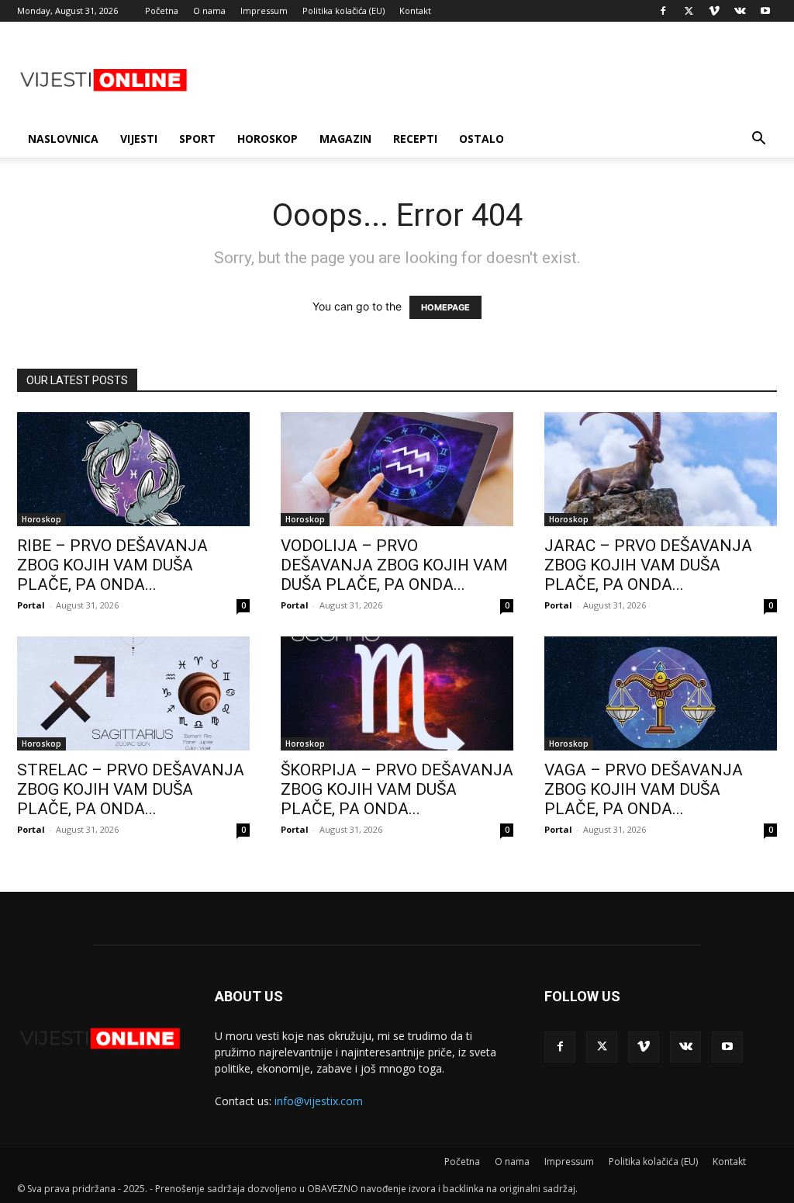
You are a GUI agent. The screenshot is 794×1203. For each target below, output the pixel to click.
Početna (161, 10)
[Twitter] (688, 11)
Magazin (345, 138)
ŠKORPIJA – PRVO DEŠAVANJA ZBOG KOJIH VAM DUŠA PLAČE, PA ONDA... (397, 789)
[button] (758, 140)
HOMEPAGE (445, 307)
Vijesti (138, 138)
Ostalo (481, 138)
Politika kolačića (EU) (343, 10)
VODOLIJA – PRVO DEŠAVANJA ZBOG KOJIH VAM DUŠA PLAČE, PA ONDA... (394, 565)
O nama (209, 10)
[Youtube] (765, 11)
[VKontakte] (739, 11)
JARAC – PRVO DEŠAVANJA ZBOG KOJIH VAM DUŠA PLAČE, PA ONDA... (648, 565)
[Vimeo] (714, 11)
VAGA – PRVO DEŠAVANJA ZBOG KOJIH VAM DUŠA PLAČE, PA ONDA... (643, 789)
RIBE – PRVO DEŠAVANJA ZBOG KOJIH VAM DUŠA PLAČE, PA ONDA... (112, 565)
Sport (197, 138)
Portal (31, 605)
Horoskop (267, 138)
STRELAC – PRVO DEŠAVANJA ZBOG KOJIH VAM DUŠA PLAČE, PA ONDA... (130, 789)
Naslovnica (63, 138)
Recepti (415, 138)
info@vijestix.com (318, 1101)
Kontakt (415, 10)
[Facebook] (663, 11)
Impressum (264, 10)
